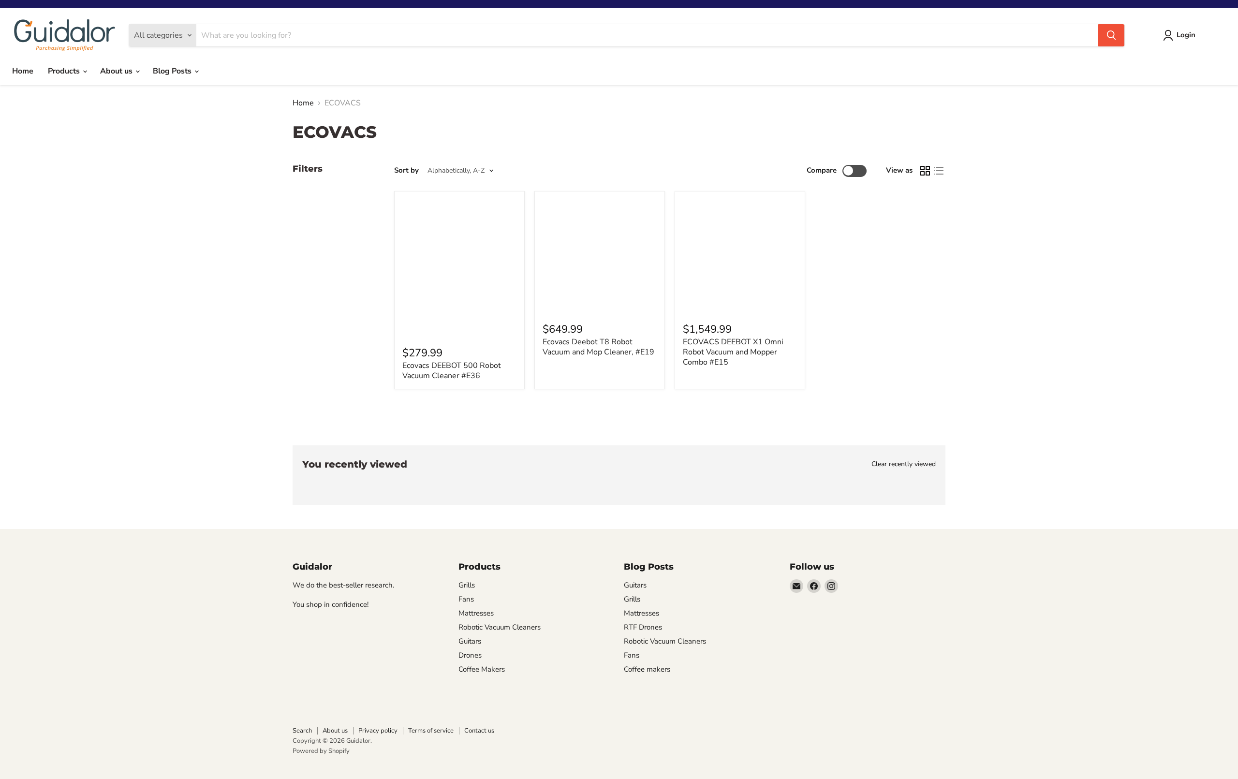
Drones (470, 655)
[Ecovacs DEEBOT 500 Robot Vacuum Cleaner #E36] (459, 268)
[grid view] (925, 170)
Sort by (406, 170)
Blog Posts (173, 71)
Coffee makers (647, 669)
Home (22, 71)
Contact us (479, 730)
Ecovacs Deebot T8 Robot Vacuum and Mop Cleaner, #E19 (598, 347)
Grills (466, 585)
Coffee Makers (481, 669)
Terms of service (431, 730)
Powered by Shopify (321, 751)
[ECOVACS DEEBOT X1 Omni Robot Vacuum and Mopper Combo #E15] (740, 256)
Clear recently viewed (903, 464)
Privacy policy (378, 730)
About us (117, 71)
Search (302, 730)
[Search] (1111, 35)
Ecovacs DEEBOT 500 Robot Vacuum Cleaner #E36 (451, 370)
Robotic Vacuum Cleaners (499, 627)
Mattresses (476, 613)
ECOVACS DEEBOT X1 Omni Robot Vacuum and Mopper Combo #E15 (733, 352)
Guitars (469, 641)
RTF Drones (643, 627)
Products (65, 71)
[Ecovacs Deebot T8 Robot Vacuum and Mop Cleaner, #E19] (600, 256)
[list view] (938, 170)
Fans (466, 599)
